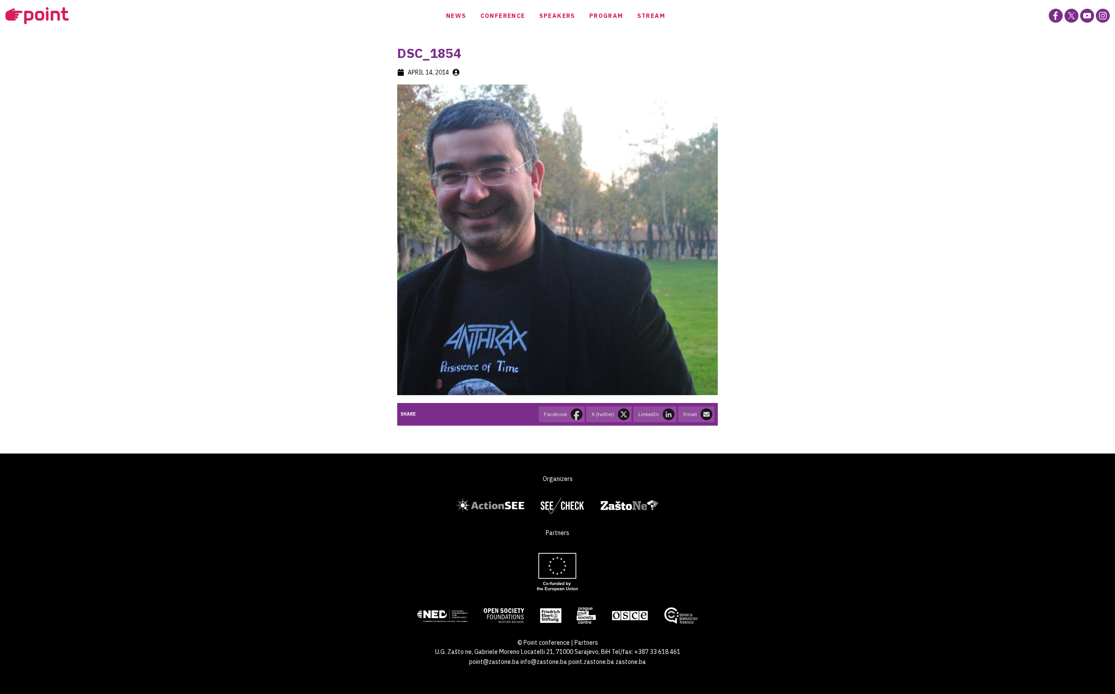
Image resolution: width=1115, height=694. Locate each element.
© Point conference (543, 643)
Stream (651, 16)
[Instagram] (1103, 16)
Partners (586, 643)
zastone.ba (630, 662)
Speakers (557, 16)
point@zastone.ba (494, 662)
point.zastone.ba (591, 662)
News (456, 16)
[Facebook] (1056, 16)
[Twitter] (1071, 16)
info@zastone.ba (543, 662)
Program (606, 16)
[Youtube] (1087, 16)
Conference (502, 16)
